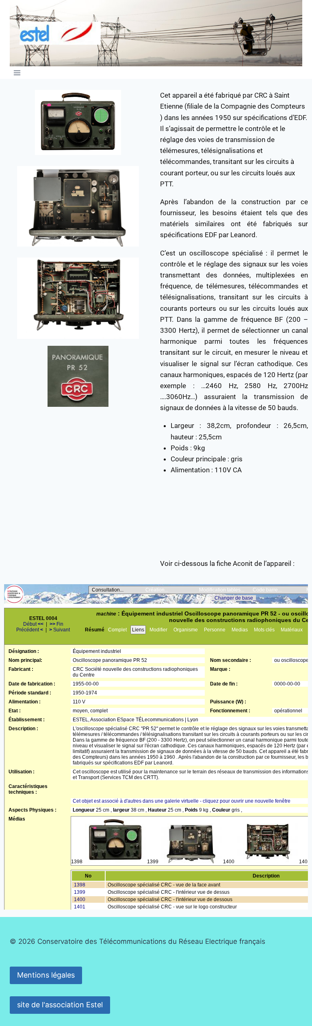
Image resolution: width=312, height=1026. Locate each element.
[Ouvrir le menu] (17, 72)
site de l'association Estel (60, 1004)
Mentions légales (46, 975)
